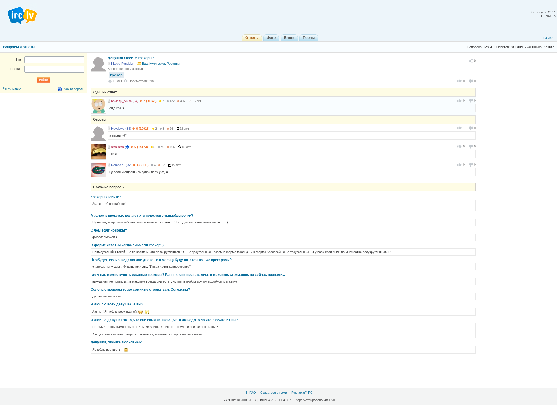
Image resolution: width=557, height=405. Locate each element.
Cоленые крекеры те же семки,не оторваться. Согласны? (140, 290)
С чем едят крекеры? (109, 230)
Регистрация (12, 88)
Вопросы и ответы (19, 47)
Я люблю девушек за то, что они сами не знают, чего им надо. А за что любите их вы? (164, 320)
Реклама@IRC (302, 392)
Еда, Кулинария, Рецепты (161, 63)
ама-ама (117, 147)
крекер (116, 75)
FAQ (252, 392)
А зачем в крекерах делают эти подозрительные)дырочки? (142, 216)
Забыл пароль (73, 89)
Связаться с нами (273, 392)
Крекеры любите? (106, 197)
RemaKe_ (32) (121, 165)
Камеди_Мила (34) (124, 101)
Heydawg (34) (121, 128)
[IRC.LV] (18, 14)
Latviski (548, 37)
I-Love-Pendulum (123, 63)
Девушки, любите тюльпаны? (116, 342)
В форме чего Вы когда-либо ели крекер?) (127, 245)
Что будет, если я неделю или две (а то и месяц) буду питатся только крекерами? (161, 260)
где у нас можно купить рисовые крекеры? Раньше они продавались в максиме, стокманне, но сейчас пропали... (188, 275)
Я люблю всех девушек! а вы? (117, 304)
